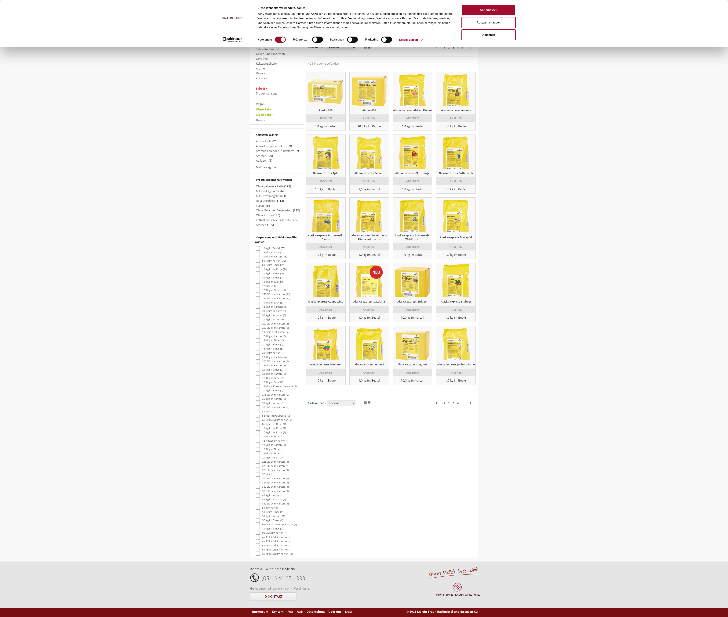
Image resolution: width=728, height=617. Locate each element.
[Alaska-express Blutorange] (412, 152)
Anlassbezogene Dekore (271, 146)
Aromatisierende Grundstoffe (275, 151)
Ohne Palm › (265, 109)
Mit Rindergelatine (268, 191)
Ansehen (325, 118)
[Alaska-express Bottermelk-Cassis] (325, 215)
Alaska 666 (326, 110)
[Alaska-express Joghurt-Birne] (455, 343)
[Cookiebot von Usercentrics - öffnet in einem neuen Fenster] (232, 40)
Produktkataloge (266, 93)
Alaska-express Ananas (456, 110)
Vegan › (261, 104)
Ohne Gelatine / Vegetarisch (274, 210)
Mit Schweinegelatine (269, 196)
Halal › (260, 120)
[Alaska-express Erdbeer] (412, 280)
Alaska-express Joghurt (369, 364)
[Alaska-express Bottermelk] (455, 152)
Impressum (260, 611)
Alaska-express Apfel (325, 173)
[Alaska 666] (325, 89)
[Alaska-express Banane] (369, 152)
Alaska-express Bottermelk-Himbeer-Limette (369, 237)
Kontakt (275, 596)
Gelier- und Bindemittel (271, 54)
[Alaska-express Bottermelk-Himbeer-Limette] (369, 215)
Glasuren (262, 59)
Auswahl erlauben (488, 22)
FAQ (290, 611)
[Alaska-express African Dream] (412, 89)
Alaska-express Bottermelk (456, 173)
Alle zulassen (488, 10)
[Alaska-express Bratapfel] (455, 215)
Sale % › (261, 88)
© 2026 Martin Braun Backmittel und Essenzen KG (442, 611)
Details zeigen (408, 39)
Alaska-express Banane (369, 173)
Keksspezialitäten (267, 63)
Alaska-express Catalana (369, 301)
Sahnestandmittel (267, 49)
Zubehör (261, 78)
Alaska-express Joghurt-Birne (456, 364)
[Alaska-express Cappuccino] (325, 280)
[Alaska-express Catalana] (369, 280)
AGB (300, 611)
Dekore (260, 73)
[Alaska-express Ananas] (455, 89)
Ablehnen (488, 34)
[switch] (317, 40)
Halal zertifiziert (266, 201)
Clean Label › (265, 115)
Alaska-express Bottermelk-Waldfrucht (412, 237)
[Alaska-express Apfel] (325, 152)
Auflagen (261, 160)
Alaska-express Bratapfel (456, 237)
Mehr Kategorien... (268, 167)
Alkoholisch (263, 141)
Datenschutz (316, 611)
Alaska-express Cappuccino (325, 301)
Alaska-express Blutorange (412, 173)
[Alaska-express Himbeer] (325, 343)
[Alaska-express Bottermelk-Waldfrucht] (412, 215)
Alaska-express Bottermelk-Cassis (326, 237)
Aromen (261, 68)
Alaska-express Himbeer (325, 364)
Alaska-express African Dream (412, 110)
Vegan (260, 205)
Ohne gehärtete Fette (269, 186)
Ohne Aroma (264, 215)
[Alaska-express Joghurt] (369, 343)
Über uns (334, 611)
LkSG (348, 611)
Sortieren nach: (317, 47)
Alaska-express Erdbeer (412, 301)
